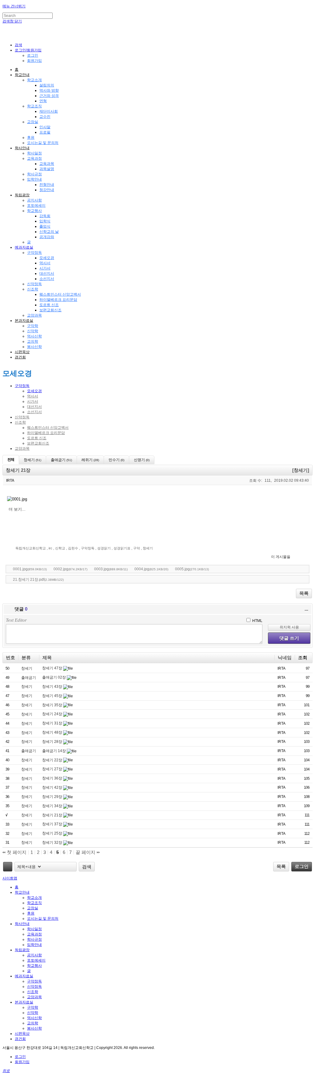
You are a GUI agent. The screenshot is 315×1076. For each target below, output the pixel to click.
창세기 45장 (52, 696)
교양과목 (34, 315)
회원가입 (34, 60)
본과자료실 (24, 320)
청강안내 (46, 190)
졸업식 (44, 226)
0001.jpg (30, 569)
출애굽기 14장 (54, 751)
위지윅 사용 (289, 627)
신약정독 (34, 284)
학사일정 (34, 153)
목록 (304, 593)
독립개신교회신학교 (30, 548)
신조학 (32, 289)
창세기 (148, 548)
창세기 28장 (52, 741)
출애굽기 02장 (54, 677)
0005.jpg (192, 569)
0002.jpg (70, 569)
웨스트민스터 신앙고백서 (60, 294)
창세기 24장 (52, 714)
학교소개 (34, 80)
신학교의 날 (49, 231)
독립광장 (22, 195)
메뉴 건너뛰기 (14, 6)
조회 (302, 657)
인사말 (44, 127)
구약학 (32, 326)
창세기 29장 (52, 797)
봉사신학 (34, 347)
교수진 (44, 116)
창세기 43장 (52, 686)
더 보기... (17, 509)
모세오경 (46, 258)
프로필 (44, 132)
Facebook (301, 556)
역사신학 (34, 336)
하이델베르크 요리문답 (58, 299)
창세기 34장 (52, 806)
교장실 (32, 122)
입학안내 (34, 179)
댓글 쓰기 (289, 638)
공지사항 (34, 200)
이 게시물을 (280, 557)
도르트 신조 (49, 305)
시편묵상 (22, 352)
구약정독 (34, 252)
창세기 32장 (52, 842)
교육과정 (34, 158)
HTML (256, 621)
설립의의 (46, 85)
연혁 (43, 101)
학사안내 (22, 148)
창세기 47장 (52, 668)
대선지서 (46, 273)
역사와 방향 (49, 90)
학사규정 (34, 174)
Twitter (295, 556)
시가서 (44, 268)
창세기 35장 (52, 705)
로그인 (32, 55)
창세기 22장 (52, 760)
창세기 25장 (52, 833)
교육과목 (46, 163)
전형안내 (46, 184)
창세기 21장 (52, 815)
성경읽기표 (122, 548)
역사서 (44, 263)
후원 (30, 137)
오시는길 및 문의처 (42, 143)
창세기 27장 (52, 769)
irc (50, 548)
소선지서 (46, 279)
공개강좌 (46, 237)
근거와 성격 (49, 96)
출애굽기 (28, 677)
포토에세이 (36, 205)
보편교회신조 (50, 310)
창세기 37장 (52, 824)
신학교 (60, 548)
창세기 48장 (52, 732)
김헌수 (73, 548)
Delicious (307, 556)
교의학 (32, 341)
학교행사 (34, 211)
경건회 (20, 357)
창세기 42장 (52, 787)
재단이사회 (48, 111)
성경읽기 (104, 548)
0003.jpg (111, 569)
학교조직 (34, 106)
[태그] (7, 866)
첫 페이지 (16, 852)
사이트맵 (9, 878)
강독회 (44, 216)
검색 (86, 866)
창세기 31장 (52, 723)
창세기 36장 (52, 778)
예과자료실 (24, 247)
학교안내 (22, 75)
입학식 (44, 221)
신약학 (32, 331)
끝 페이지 (86, 852)
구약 (136, 548)
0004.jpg (151, 569)
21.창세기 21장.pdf (38, 579)
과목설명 (46, 169)
